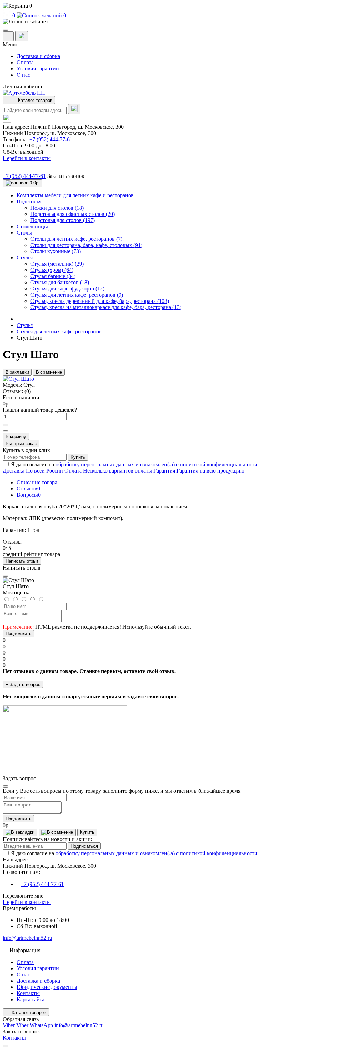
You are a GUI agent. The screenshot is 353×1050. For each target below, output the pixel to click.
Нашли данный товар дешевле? (40, 410)
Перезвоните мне (23, 896)
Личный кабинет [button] (23, 86)
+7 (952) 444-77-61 (50, 139)
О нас (23, 75)
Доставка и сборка (38, 56)
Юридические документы (47, 987)
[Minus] (5, 431)
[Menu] (5, 30)
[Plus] (5, 425)
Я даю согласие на (134, 464)
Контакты (28, 993)
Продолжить (18, 633)
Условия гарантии (38, 68)
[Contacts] (21, 36)
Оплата (25, 62)
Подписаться (84, 846)
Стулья (25, 325)
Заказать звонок (65, 176)
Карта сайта (30, 999)
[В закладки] (20, 832)
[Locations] (8, 36)
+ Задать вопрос (23, 684)
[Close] (5, 576)
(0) (27, 391)
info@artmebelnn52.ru (27, 938)
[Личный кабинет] (176, 22)
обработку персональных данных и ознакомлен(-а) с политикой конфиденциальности (157, 464)
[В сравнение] (57, 832)
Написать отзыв (22, 561)
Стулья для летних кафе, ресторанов (59, 331)
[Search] (74, 109)
